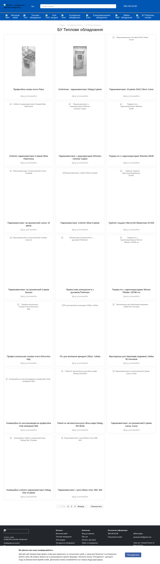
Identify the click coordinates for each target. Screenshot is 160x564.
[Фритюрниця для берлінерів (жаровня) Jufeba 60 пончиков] (131, 328)
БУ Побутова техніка (148, 16)
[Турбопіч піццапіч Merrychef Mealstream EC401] (131, 195)
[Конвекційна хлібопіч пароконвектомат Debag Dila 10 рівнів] (29, 462)
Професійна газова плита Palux (28, 89)
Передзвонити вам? (115, 537)
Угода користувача (95, 560)
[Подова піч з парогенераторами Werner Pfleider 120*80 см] (131, 261)
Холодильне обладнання (74, 16)
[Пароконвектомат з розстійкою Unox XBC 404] (80, 462)
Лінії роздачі (54, 16)
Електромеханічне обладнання (101, 16)
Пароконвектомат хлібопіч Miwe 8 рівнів (79, 223)
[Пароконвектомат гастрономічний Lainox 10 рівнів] (29, 195)
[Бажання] (141, 6)
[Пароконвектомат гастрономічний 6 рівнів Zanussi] (29, 261)
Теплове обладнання (35, 16)
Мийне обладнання (126, 16)
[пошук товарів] (114, 6)
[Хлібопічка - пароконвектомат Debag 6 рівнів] (80, 61)
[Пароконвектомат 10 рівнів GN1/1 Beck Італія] (131, 61)
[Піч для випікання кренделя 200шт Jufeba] (80, 328)
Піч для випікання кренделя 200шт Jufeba (80, 356)
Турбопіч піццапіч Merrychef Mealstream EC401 (131, 223)
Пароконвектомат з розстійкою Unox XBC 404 (80, 490)
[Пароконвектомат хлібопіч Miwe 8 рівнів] (80, 195)
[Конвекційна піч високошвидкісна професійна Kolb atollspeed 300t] (29, 395)
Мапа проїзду (138, 545)
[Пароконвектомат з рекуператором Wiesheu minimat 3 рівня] (80, 128)
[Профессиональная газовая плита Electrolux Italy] (29, 328)
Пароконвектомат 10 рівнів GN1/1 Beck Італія (131, 89)
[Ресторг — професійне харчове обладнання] (16, 531)
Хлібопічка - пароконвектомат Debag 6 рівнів (80, 89)
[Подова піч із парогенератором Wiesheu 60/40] (131, 128)
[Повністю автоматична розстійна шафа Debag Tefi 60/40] (80, 395)
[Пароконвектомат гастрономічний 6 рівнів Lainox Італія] (131, 395)
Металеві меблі (15, 16)
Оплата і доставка (89, 540)
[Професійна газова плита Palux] (29, 61)
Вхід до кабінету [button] (88, 534)
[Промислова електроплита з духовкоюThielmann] (80, 261)
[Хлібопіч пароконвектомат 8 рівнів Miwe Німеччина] (29, 128)
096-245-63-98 (130, 6)
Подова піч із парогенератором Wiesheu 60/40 (131, 156)
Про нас (85, 537)
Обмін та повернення (90, 543)
